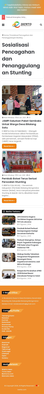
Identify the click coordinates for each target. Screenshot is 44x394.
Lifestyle (5, 353)
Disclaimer (6, 324)
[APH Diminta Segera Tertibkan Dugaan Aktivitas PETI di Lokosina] (8, 220)
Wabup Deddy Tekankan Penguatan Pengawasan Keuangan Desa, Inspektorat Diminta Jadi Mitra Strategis (28, 259)
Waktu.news (7, 369)
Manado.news (8, 376)
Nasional (6, 342)
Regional (6, 347)
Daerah (5, 345)
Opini (4, 356)
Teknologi (6, 349)
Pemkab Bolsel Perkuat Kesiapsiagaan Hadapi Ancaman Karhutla (27, 231)
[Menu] (3, 25)
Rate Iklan (6, 322)
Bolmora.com (7, 374)
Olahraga (6, 351)
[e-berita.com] (22, 24)
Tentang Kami (8, 316)
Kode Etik (6, 329)
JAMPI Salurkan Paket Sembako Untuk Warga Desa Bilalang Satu (21, 124)
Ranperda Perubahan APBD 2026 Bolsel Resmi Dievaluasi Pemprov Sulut (29, 273)
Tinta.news (6, 371)
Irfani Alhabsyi (9, 117)
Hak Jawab (6, 331)
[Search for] (41, 25)
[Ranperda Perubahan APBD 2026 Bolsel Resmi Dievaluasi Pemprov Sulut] (8, 274)
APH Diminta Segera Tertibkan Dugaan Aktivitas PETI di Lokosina (29, 219)
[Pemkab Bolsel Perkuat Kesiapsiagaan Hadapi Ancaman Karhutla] (8, 231)
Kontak (5, 320)
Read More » (9, 146)
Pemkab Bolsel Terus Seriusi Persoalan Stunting (19, 180)
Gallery (5, 358)
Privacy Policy (8, 327)
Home (6, 35)
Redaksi (5, 318)
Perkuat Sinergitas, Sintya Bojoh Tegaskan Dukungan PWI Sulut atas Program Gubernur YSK (29, 244)
